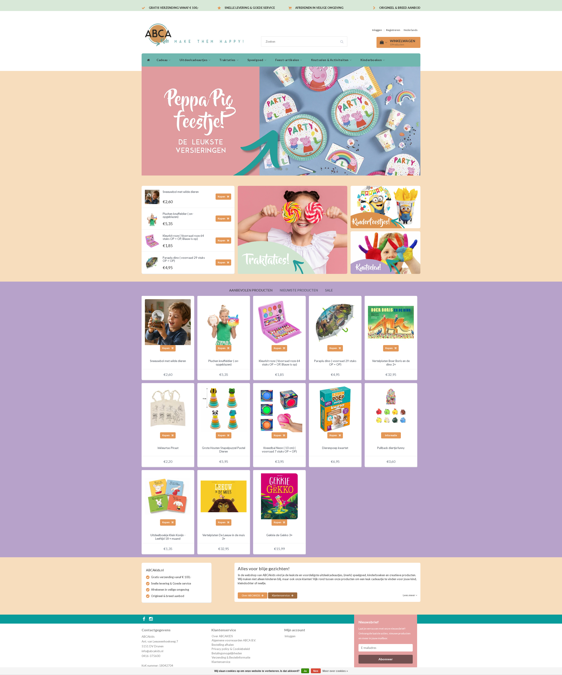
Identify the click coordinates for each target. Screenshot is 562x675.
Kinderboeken (371, 60)
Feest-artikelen (287, 60)
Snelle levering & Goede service (250, 7)
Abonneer (385, 659)
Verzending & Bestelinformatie (231, 657)
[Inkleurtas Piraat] (168, 409)
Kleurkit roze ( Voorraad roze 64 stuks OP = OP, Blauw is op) (183, 237)
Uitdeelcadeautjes (194, 60)
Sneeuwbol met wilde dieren (181, 192)
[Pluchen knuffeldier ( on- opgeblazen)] (152, 217)
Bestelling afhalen (223, 644)
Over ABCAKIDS (251, 595)
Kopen (222, 196)
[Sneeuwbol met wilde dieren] (152, 195)
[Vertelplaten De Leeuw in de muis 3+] (224, 496)
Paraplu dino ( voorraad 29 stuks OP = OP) (184, 259)
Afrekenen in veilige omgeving (319, 7)
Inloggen (377, 30)
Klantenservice (281, 595)
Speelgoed (255, 60)
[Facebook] (144, 619)
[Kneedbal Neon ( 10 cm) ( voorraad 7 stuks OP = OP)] (279, 409)
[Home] (147, 60)
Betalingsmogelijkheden (227, 653)
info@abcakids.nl (152, 651)
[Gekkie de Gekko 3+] (279, 496)
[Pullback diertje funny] (391, 409)
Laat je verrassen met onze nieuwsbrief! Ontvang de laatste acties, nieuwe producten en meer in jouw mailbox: (384, 633)
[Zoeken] (343, 40)
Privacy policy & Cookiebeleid (231, 649)
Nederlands (411, 30)
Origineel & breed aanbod (399, 7)
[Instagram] (151, 619)
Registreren (393, 30)
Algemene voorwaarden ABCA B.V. (234, 640)
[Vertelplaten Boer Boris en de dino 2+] (391, 322)
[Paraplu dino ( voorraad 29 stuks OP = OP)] (152, 261)
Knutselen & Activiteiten (330, 60)
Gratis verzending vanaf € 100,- (174, 7)
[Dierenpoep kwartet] (335, 409)
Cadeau (162, 60)
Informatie (391, 435)
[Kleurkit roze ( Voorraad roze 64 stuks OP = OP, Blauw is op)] (152, 239)
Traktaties (227, 60)
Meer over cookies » (335, 671)
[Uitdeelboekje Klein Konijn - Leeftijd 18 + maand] (168, 496)
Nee (315, 671)
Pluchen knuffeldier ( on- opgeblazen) (178, 215)
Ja (305, 671)
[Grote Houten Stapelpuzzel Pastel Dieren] (224, 409)
